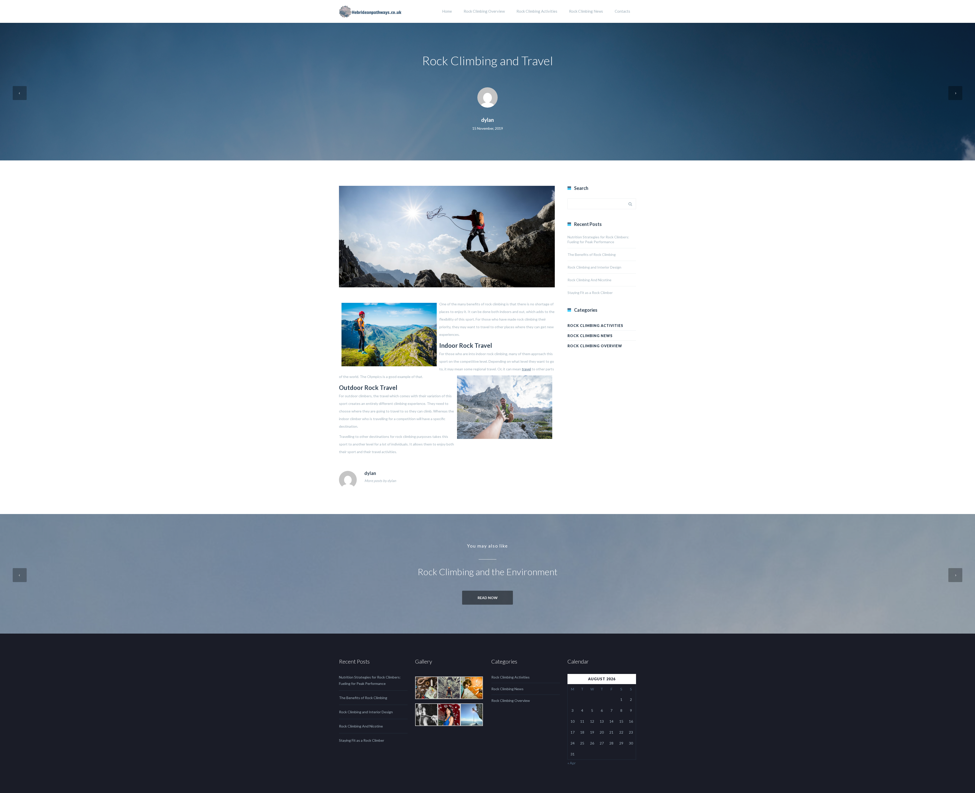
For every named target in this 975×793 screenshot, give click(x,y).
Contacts (622, 11)
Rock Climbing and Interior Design (594, 267)
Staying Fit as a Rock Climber (590, 292)
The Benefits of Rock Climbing (591, 254)
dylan (487, 120)
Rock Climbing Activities (536, 11)
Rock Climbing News (586, 11)
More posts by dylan (380, 480)
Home (447, 11)
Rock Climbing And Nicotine (589, 280)
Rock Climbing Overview (484, 11)
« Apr (571, 763)
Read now (488, 598)
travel (526, 369)
